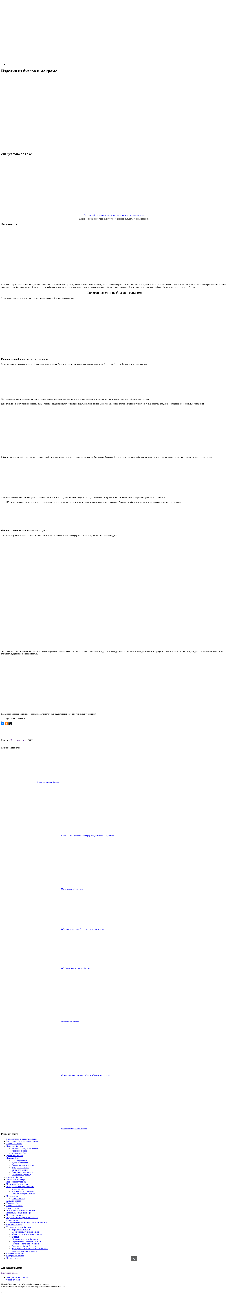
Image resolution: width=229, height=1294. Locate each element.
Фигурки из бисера (15, 1256)
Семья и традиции (20, 1170)
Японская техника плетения (24, 1251)
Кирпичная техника (21, 1229)
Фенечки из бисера (15, 1253)
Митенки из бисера (70, 1022)
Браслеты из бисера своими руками (22, 1141)
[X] (10, 723)
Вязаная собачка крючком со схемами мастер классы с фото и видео (114, 215)
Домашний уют (13, 1158)
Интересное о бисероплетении (20, 1186)
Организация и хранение (23, 1165)
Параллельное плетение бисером (26, 1241)
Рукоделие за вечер (20, 1167)
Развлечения (12, 1220)
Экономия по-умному (21, 1175)
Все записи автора (18, 740)
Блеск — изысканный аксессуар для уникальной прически (87, 835)
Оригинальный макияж (72, 889)
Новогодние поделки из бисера (20, 1210)
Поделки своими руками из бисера (22, 1217)
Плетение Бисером (9, 1273)
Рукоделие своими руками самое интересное (26, 1222)
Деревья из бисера (14, 1155)
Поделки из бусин (14, 1215)
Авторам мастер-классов (17, 1277)
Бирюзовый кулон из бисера (74, 1129)
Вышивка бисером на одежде (25, 1148)
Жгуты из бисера (14, 1177)
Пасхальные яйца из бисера (18, 1213)
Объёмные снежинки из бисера (75, 968)
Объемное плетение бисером (25, 1239)
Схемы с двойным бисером (24, 1246)
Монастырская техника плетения (27, 1234)
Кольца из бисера (14, 1203)
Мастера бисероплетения (23, 1191)
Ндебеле (15, 1236)
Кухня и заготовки (20, 1163)
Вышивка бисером (14, 1146)
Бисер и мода (18, 1189)
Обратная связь (13, 1280)
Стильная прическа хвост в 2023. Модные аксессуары (85, 1075)
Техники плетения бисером (18, 1227)
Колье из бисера (13, 1201)
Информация (12, 1196)
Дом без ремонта (19, 1160)
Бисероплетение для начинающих (21, 1139)
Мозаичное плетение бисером (25, 1232)
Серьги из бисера (14, 1225)
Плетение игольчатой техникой (26, 1244)
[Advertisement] (114, 94)
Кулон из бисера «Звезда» (48, 782)
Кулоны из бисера (14, 1205)
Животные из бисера (15, 1179)
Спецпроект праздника (22, 1172)
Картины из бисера (20, 1153)
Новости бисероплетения (23, 1194)
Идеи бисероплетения (16, 1182)
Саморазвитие (18, 1198)
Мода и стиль (12, 1208)
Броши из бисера (14, 1144)
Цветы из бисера (13, 1258)
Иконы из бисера (19, 1151)
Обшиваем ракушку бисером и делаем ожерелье (83, 929)
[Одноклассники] (6, 723)
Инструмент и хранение (17, 1184)
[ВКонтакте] (2, 723)
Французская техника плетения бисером (30, 1248)
